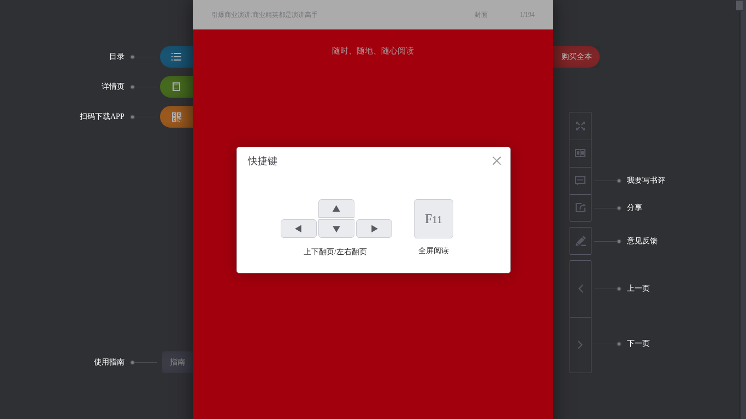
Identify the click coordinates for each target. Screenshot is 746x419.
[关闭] (496, 160)
